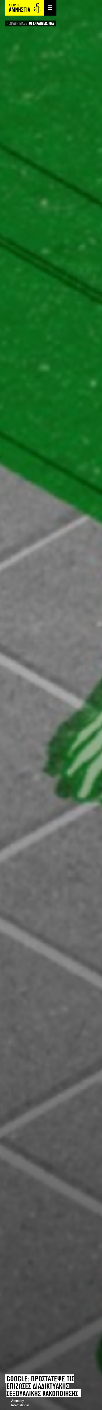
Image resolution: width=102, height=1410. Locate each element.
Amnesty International (24, 8)
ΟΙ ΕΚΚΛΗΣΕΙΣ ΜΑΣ (41, 23)
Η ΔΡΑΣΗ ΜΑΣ (15, 23)
